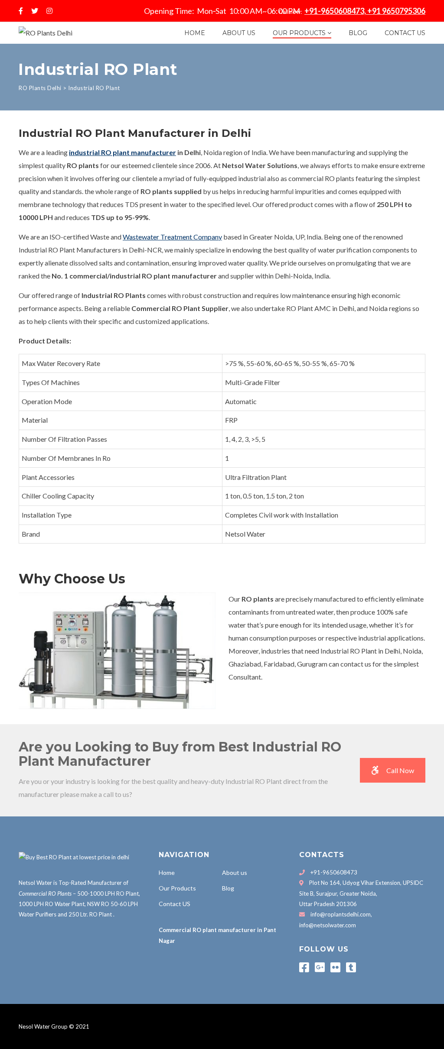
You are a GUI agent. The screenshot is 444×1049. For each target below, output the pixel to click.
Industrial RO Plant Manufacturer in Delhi (135, 133)
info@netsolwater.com (327, 925)
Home (194, 33)
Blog (358, 33)
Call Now (400, 770)
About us (238, 33)
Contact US (405, 33)
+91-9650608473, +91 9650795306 (364, 11)
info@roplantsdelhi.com (340, 914)
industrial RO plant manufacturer (122, 152)
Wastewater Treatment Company (172, 237)
